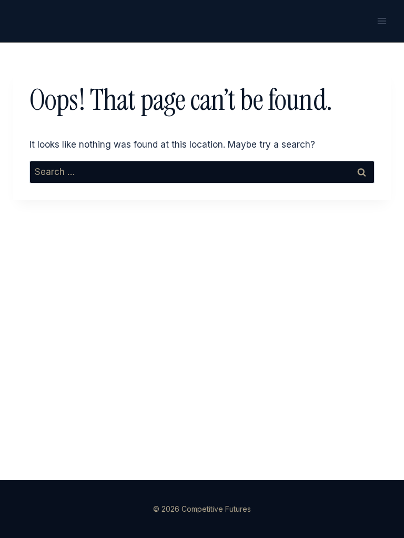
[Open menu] (381, 21)
